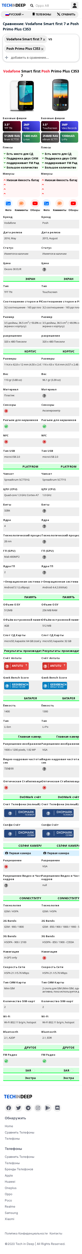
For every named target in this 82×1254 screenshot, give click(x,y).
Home (9, 1126)
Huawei (10, 1181)
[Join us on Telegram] (28, 1108)
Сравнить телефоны (19, 1132)
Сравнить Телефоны (19, 1157)
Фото (8, 210)
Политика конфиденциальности (26, 1233)
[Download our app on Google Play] (48, 1108)
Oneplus (11, 1188)
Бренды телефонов (19, 1169)
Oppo (8, 1194)
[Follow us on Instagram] (38, 1108)
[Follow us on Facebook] (9, 1108)
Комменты (21, 210)
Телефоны (43, 14)
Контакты (56, 1233)
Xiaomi (9, 1219)
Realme (10, 1206)
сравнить (68, 14)
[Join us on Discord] (57, 1108)
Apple (9, 1175)
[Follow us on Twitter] (18, 1108)
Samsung (11, 1213)
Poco (8, 1200)
